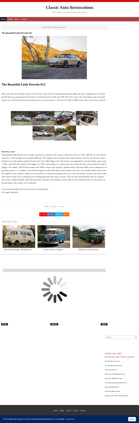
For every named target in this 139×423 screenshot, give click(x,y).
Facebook (51, 214)
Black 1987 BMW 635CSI (112, 387)
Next (104, 324)
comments (61, 206)
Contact (24, 19)
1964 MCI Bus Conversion (112, 361)
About (17, 19)
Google (44, 214)
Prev (4, 324)
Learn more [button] (70, 419)
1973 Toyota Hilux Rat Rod (112, 391)
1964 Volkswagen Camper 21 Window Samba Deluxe (119, 357)
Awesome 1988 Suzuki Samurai (113, 365)
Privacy (75, 410)
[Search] (136, 338)
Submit (10, 19)
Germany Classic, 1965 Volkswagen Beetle (116, 395)
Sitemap (82, 410)
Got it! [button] (132, 419)
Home (3, 19)
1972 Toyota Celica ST (111, 370)
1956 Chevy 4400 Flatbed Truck (113, 378)
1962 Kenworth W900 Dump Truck (115, 374)
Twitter (60, 214)
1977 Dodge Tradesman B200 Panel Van (116, 383)
